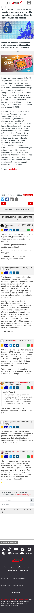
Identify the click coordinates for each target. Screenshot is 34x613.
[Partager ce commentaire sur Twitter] (11, 230)
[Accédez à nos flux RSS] (3, 549)
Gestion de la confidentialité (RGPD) (13, 579)
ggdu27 (16, 225)
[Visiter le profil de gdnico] (2, 341)
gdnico (16, 340)
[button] (1, 509)
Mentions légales (9, 567)
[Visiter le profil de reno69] (2, 452)
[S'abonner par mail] (17, 200)
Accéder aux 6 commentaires (17, 209)
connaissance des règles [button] (23, 495)
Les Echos (13, 169)
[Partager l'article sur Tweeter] (3, 200)
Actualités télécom (22, 599)
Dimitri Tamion (28, 195)
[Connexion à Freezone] (29, 2)
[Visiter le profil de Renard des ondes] (2, 383)
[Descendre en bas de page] (14, 230)
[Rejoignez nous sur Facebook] (29, 549)
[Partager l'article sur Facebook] (7, 200)
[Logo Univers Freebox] (17, 2)
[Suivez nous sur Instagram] (4, 553)
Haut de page (16, 592)
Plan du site (24, 570)
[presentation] (1, 509)
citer (6, 230)
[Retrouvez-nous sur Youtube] (16, 549)
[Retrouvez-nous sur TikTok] (10, 549)
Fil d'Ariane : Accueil (8, 599)
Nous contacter (12, 570)
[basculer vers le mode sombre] (8, 3)
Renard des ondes (21, 383)
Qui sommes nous (23, 567)
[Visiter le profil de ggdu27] (2, 226)
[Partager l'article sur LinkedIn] (12, 200)
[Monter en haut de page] (17, 230)
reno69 (16, 452)
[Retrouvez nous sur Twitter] (23, 549)
